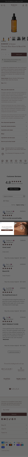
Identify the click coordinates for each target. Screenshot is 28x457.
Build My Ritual (7, 230)
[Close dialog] (0, 222)
